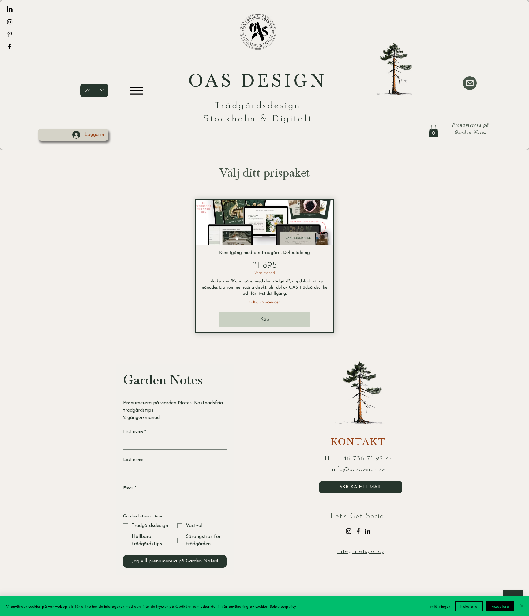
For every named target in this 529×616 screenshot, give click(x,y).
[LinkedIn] (9, 9)
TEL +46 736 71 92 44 (358, 459)
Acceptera (500, 606)
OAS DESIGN (258, 83)
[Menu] (136, 90)
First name (134, 431)
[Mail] (470, 83)
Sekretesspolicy (283, 606)
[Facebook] (9, 46)
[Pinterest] (9, 34)
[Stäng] (521, 606)
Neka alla (469, 606)
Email (129, 488)
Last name (133, 459)
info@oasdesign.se (358, 469)
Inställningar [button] (440, 606)
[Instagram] (9, 21)
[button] (433, 131)
